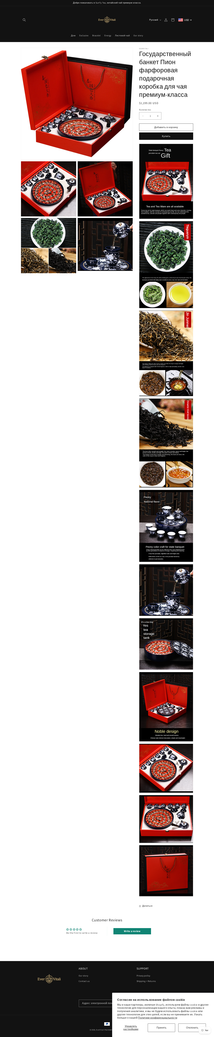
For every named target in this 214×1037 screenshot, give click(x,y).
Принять (161, 1027)
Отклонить (192, 1027)
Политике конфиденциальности (157, 1017)
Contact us (84, 981)
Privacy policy (143, 975)
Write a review (132, 931)
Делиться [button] (147, 905)
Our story (83, 975)
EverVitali (100, 1030)
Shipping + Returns (146, 981)
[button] (24, 19)
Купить (166, 136)
